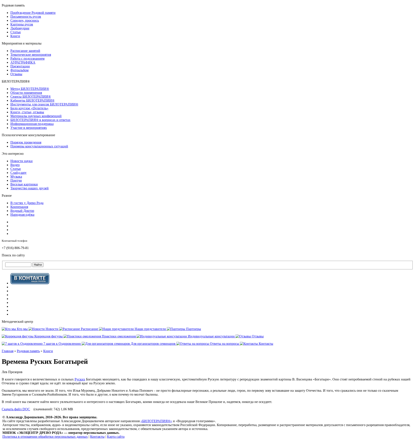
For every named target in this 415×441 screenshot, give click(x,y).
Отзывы (16, 74)
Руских (80, 379)
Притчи (16, 180)
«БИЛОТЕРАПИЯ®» (156, 421)
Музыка (16, 176)
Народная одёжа (22, 214)
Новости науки (21, 161)
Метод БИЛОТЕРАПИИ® (29, 89)
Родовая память (28, 351)
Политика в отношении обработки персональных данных (45, 436)
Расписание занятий (25, 51)
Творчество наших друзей (29, 188)
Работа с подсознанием (27, 58)
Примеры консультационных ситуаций (39, 146)
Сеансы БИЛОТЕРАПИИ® (30, 96)
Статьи (15, 32)
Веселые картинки (24, 184)
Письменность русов (25, 16)
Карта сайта (115, 436)
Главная (7, 351)
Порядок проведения (25, 142)
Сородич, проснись (24, 20)
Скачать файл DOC (16, 409)
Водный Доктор (22, 211)
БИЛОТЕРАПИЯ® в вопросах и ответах (40, 120)
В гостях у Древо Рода (26, 203)
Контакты (97, 436)
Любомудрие (19, 28)
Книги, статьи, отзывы (27, 112)
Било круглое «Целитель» (29, 108)
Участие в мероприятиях (28, 127)
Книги (15, 36)
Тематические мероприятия (30, 54)
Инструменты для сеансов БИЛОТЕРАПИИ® (44, 104)
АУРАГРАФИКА (22, 62)
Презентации (20, 66)
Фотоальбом (19, 70)
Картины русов (21, 24)
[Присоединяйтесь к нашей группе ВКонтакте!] (29, 283)
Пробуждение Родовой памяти (33, 12)
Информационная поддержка (32, 124)
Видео (15, 165)
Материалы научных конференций (36, 116)
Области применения (26, 92)
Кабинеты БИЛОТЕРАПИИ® (32, 100)
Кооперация (19, 207)
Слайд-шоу (18, 172)
